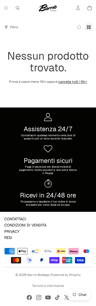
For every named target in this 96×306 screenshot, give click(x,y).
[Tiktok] (57, 297)
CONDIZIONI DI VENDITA (25, 225)
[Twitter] (66, 297)
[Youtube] (48, 297)
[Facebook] (29, 297)
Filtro (14, 27)
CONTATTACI (15, 219)
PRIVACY (11, 231)
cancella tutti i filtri (72, 82)
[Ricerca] (17, 8)
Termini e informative (48, 286)
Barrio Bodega (38, 275)
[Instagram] (38, 297)
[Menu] (6, 8)
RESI (8, 237)
